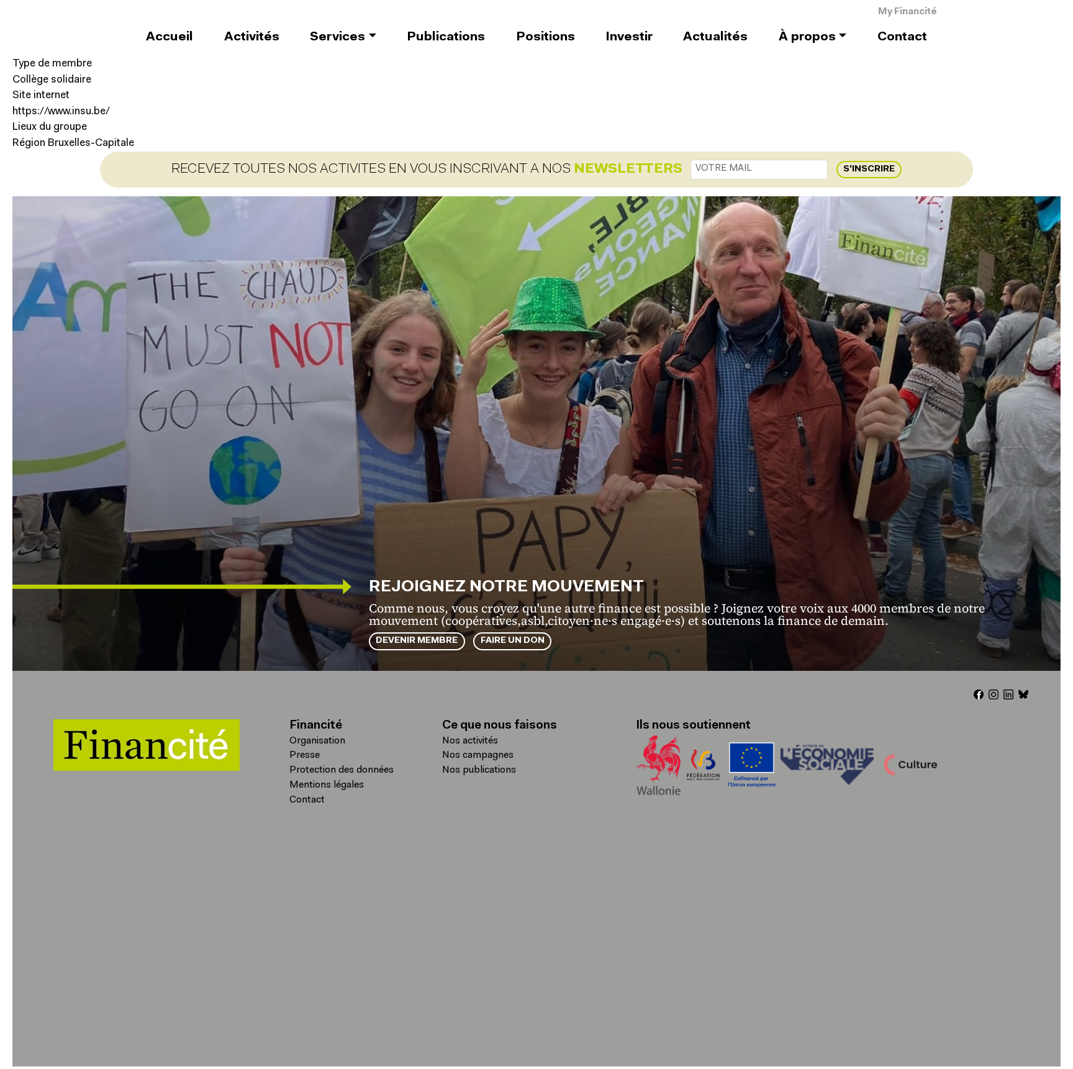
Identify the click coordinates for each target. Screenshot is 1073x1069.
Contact (902, 37)
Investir (629, 37)
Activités (251, 37)
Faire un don (513, 640)
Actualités (715, 37)
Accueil (169, 37)
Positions (545, 37)
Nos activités (470, 741)
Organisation (317, 741)
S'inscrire (869, 169)
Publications (446, 37)
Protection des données (341, 770)
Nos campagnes (478, 755)
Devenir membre (417, 640)
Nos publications (479, 770)
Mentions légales (326, 785)
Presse (304, 755)
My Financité (907, 12)
